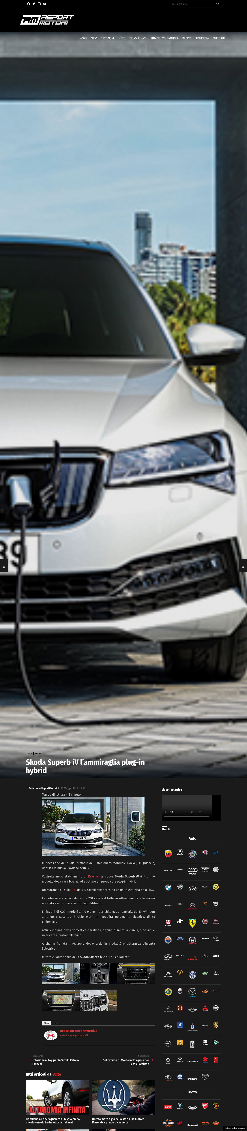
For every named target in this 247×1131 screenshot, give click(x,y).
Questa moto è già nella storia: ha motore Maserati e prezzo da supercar (118, 1120)
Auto (94, 38)
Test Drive (107, 38)
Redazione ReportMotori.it (78, 1031)
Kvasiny (93, 876)
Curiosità (219, 38)
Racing (186, 38)
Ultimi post (58, 1023)
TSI (74, 890)
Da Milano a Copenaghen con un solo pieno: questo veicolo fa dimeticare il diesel (53, 1120)
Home (83, 38)
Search (217, 4)
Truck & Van (137, 38)
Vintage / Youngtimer (164, 38)
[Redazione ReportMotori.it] (50, 1039)
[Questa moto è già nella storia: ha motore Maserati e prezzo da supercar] (123, 1097)
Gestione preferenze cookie (234, 1128)
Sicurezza (202, 38)
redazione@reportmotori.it (74, 1035)
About (46, 1023)
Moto (121, 38)
